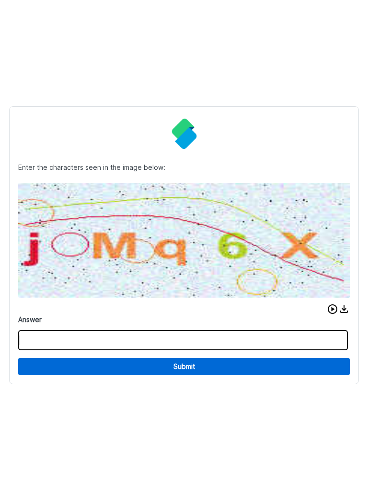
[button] (332, 309)
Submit (184, 366)
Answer (30, 319)
